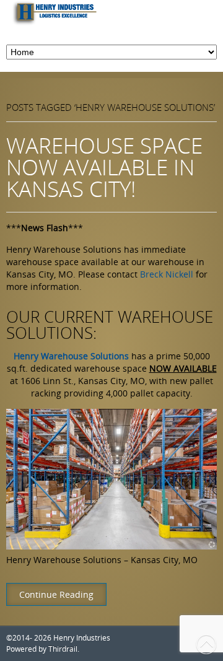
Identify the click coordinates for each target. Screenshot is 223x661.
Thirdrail (62, 649)
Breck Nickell (166, 274)
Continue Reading (56, 594)
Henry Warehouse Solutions (71, 356)
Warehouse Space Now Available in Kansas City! (104, 167)
